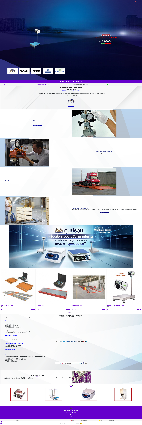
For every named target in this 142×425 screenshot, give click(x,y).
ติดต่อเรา (27, 1)
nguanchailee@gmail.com (41, 84)
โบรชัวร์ (19, 1)
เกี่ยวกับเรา (14, 1)
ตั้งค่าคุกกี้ (78, 423)
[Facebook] (109, 84)
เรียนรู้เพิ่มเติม (66, 424)
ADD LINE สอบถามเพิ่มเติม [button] (104, 212)
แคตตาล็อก (22, 1)
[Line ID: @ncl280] (107, 84)
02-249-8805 (3, 84)
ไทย (136, 1)
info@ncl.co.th (47, 84)
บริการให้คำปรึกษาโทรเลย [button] (37, 125)
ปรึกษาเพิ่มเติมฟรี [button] (71, 106)
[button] (0, 39)
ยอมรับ (80, 423)
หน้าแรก (11, 1)
